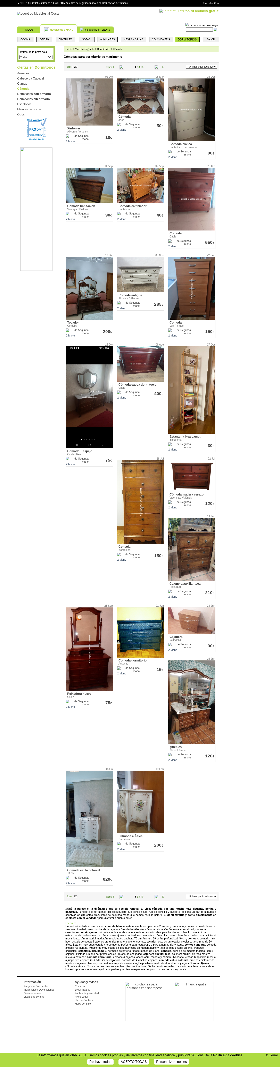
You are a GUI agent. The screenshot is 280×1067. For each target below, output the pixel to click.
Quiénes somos (32, 993)
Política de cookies (227, 1055)
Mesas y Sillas (133, 39)
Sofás (86, 39)
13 (163, 67)
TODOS (29, 29)
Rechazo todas (100, 1062)
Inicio (69, 49)
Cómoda (23, 88)
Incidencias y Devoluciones (39, 989)
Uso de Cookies (84, 1000)
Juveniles (65, 39)
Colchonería (161, 39)
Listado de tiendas (34, 996)
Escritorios (24, 104)
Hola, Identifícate (211, 3)
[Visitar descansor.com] (36, 269)
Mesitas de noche (29, 109)
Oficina (45, 39)
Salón (211, 39)
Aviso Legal (81, 996)
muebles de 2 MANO (61, 29)
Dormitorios (187, 39)
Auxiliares (107, 39)
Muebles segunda (84, 49)
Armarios (23, 73)
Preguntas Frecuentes (36, 986)
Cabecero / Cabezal (30, 78)
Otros (21, 114)
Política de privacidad (87, 993)
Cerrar (272, 1055)
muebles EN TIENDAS (97, 29)
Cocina (25, 39)
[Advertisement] (241, 138)
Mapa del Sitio (83, 1003)
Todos (70, 66)
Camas (22, 83)
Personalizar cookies (171, 1062)
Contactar (80, 986)
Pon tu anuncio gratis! (201, 11)
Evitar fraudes (82, 989)
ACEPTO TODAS (134, 1062)
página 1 (110, 67)
